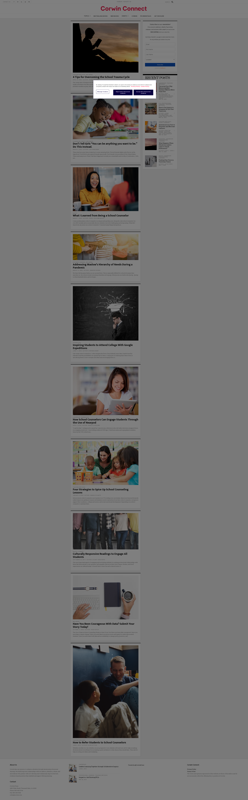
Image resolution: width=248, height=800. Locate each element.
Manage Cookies (102, 91)
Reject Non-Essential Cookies (123, 92)
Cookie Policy (145, 86)
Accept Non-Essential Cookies (143, 92)
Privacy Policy (135, 86)
